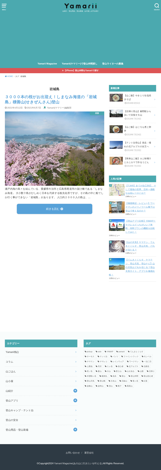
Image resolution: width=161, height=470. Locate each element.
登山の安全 (12, 420)
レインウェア (118, 361)
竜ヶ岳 (135, 381)
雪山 (111, 386)
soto (99, 352)
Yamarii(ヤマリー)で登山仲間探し (79, 63)
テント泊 (103, 356)
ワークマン (134, 361)
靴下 (120, 386)
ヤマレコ (103, 361)
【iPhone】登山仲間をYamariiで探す (81, 70)
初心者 (120, 366)
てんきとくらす (136, 352)
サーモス (90, 356)
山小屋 (9, 381)
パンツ (115, 356)
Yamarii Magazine (47, 63)
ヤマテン (90, 361)
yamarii (121, 352)
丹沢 (100, 366)
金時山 (100, 386)
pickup (89, 352)
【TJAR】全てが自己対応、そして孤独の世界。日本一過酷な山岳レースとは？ (140, 189)
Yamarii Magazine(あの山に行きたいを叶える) (78, 463)
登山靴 (102, 381)
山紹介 (9, 390)
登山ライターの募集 (112, 63)
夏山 (100, 371)
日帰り (152, 371)
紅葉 (145, 381)
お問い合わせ (73, 453)
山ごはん (11, 371)
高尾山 (130, 386)
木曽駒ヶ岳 (91, 376)
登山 (123, 376)
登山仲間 (134, 376)
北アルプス (133, 366)
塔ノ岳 (89, 371)
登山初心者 (148, 376)
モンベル (147, 356)
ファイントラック (131, 356)
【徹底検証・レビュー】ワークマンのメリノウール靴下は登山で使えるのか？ (140, 207)
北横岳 (146, 366)
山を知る (130, 371)
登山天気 (90, 381)
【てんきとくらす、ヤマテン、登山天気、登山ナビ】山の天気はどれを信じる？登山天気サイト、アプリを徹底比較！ (132, 267)
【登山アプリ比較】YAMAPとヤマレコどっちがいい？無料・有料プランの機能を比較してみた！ (140, 226)
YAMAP (110, 352)
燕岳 (114, 376)
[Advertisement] (80, 36)
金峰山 (89, 386)
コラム (9, 361)
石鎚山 (124, 381)
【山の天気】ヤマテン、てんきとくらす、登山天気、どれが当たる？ (140, 246)
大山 (109, 371)
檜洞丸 (104, 376)
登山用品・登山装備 (17, 429)
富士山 (119, 371)
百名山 (113, 381)
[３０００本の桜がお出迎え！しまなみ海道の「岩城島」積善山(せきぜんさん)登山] (54, 183)
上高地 (89, 366)
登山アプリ (12, 400)
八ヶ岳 (110, 366)
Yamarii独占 (12, 352)
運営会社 (89, 453)
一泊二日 (147, 361)
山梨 (142, 371)
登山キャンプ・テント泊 (19, 410)
